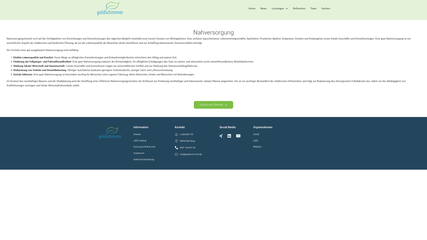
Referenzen (299, 8)
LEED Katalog (139, 140)
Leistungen (278, 8)
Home (252, 8)
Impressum (138, 153)
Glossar (137, 134)
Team (313, 8)
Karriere (326, 8)
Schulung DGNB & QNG (144, 147)
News (263, 8)
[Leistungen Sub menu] (287, 8)
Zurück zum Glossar (211, 104)
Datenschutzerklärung (144, 159)
